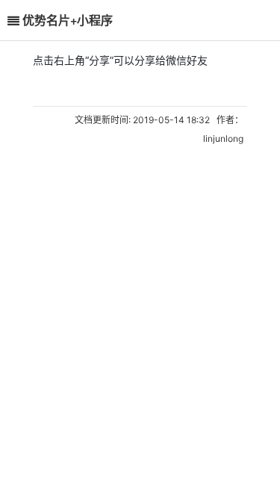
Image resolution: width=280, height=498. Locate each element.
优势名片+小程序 (67, 19)
